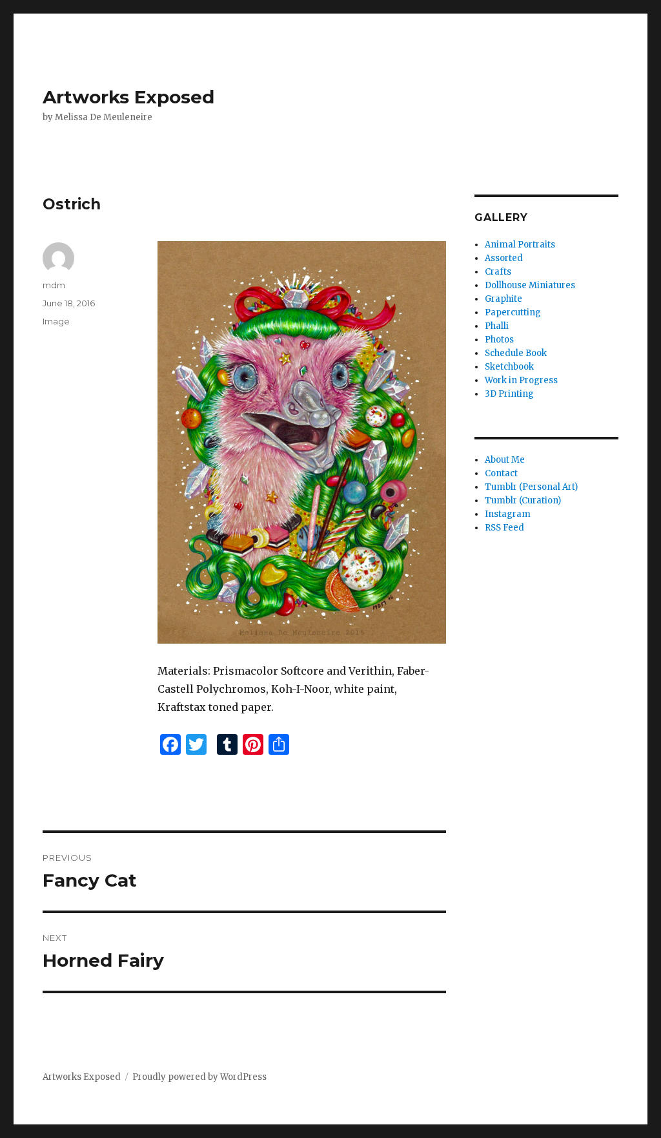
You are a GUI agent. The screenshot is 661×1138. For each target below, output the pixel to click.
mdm (54, 285)
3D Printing (509, 393)
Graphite (503, 298)
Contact (501, 473)
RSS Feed (504, 527)
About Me (505, 459)
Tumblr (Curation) (523, 500)
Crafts (498, 271)
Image (56, 321)
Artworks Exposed (128, 97)
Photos (499, 339)
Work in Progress (521, 380)
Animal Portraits (520, 244)
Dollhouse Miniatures (530, 285)
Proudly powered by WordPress (199, 1076)
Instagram (508, 514)
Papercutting (513, 312)
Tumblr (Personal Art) (531, 486)
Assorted (504, 258)
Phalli (497, 326)
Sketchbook (509, 366)
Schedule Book (516, 353)
